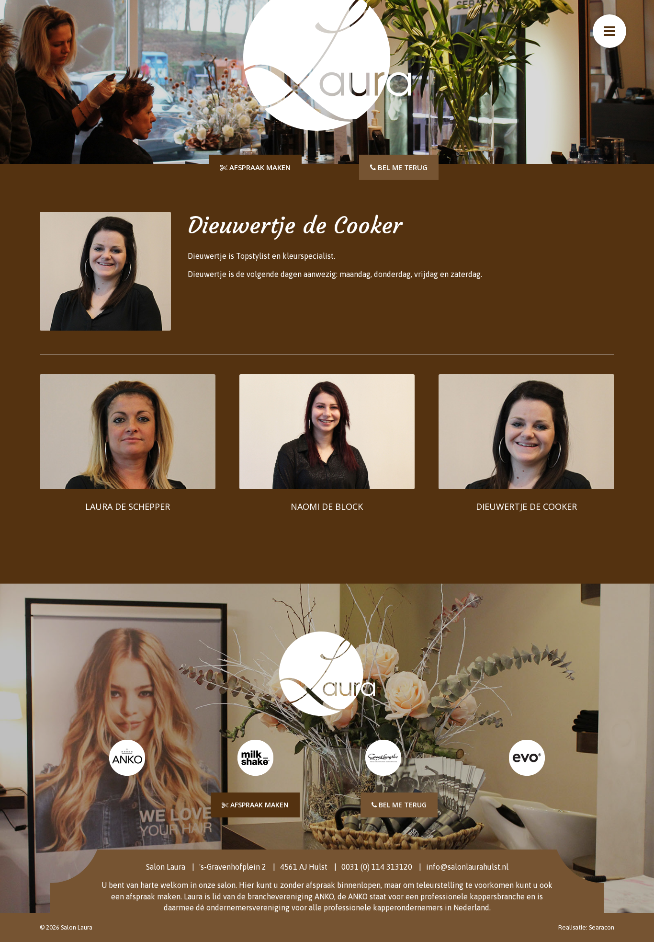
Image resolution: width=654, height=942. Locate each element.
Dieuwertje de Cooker (526, 506)
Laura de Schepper (127, 506)
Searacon (601, 927)
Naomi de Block (327, 506)
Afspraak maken (259, 167)
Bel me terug (402, 167)
